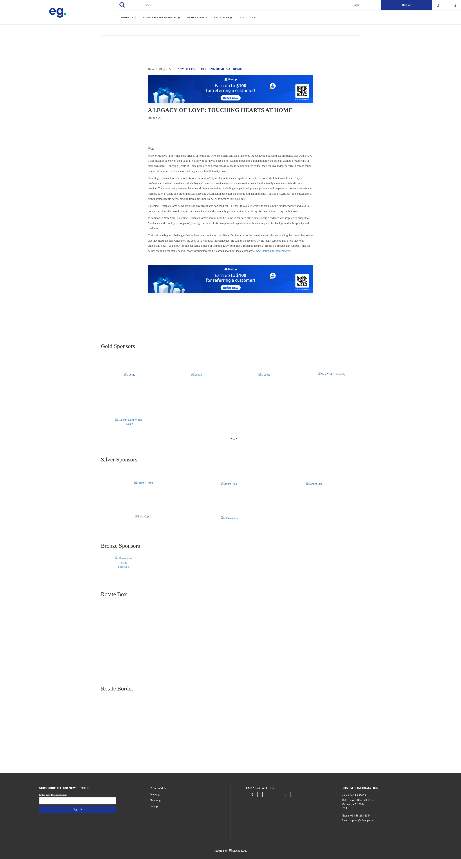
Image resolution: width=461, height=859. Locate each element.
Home (151, 69)
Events (154, 800)
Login (356, 4)
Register (406, 4)
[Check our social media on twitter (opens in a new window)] (268, 795)
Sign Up (77, 809)
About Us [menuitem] (127, 17)
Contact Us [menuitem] (247, 17)
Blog (162, 69)
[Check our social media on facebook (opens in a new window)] (251, 794)
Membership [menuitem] (196, 17)
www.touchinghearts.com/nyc (273, 250)
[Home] (57, 12)
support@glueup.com (362, 820)
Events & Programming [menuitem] (160, 17)
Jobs (152, 806)
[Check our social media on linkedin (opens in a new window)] (284, 794)
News (153, 794)
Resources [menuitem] (221, 17)
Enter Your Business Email (53, 794)
